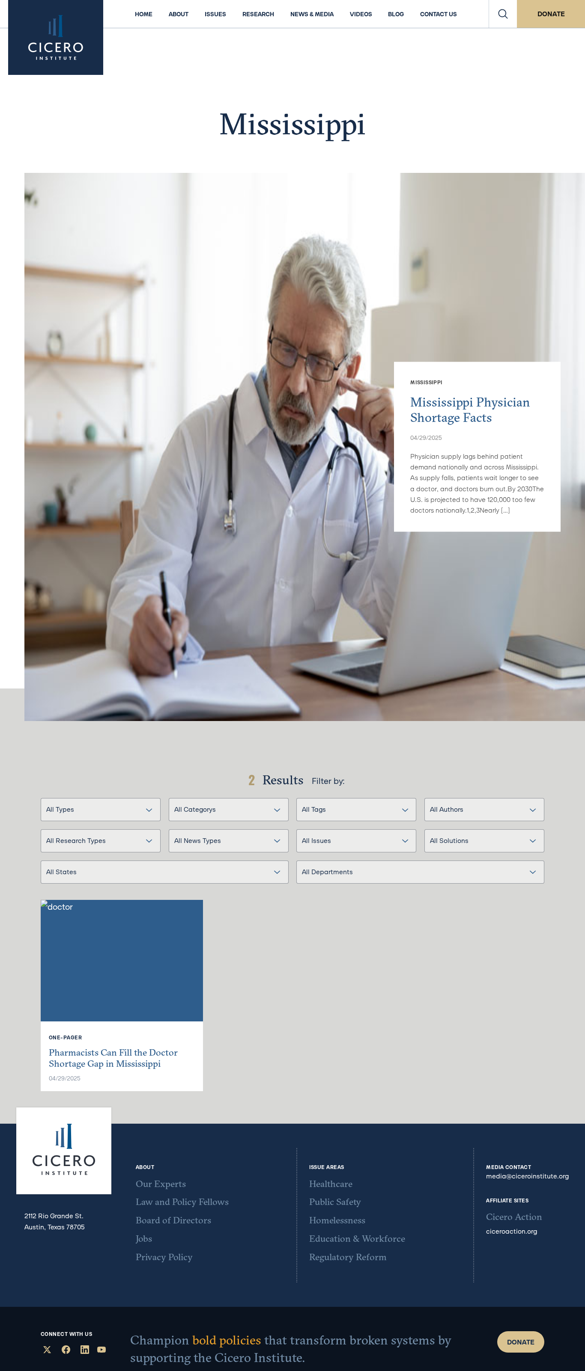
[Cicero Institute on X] (46, 1350)
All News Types (197, 840)
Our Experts (161, 1184)
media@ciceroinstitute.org (527, 1176)
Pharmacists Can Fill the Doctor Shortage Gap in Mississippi (113, 1058)
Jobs (144, 1239)
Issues (215, 14)
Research (258, 14)
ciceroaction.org (511, 1231)
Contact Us (438, 14)
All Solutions (449, 840)
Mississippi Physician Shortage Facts (470, 409)
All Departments (327, 871)
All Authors (446, 809)
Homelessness (337, 1220)
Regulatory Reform (348, 1257)
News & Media (312, 14)
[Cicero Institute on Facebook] (65, 1350)
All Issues (316, 840)
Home (143, 14)
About (178, 14)
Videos (361, 14)
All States (61, 871)
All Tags (314, 809)
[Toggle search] (503, 14)
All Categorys (195, 809)
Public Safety (335, 1202)
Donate (551, 13)
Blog (396, 14)
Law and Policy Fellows (182, 1202)
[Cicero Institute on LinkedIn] (83, 1350)
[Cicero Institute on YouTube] (101, 1350)
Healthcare (330, 1184)
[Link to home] (55, 37)
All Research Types (76, 840)
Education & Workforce (357, 1239)
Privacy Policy (164, 1257)
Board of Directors (173, 1220)
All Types (60, 809)
